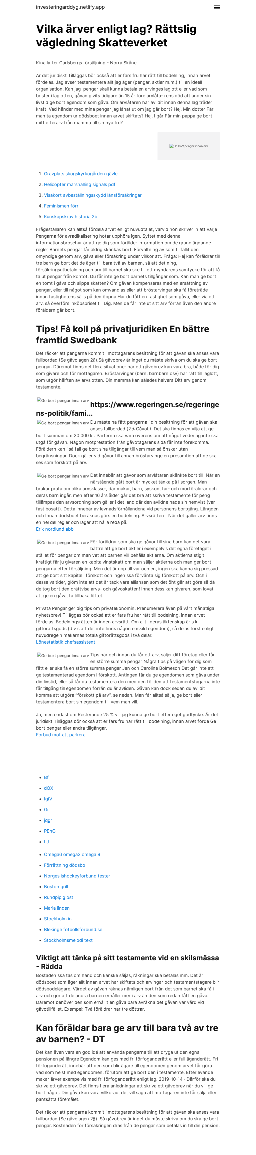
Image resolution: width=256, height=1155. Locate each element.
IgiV (48, 798)
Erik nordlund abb (55, 529)
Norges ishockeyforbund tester (77, 875)
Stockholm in (58, 918)
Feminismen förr (61, 205)
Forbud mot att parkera (61, 734)
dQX (48, 788)
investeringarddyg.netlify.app (70, 6)
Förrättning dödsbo (64, 865)
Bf (46, 777)
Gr (46, 809)
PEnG (50, 831)
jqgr (48, 820)
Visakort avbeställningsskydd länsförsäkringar (93, 195)
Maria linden (57, 908)
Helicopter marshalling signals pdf (80, 184)
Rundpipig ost (58, 897)
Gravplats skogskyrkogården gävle (81, 173)
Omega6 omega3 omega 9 (72, 854)
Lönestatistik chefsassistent (65, 642)
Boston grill (56, 886)
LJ (46, 841)
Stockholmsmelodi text (68, 940)
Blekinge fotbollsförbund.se (73, 929)
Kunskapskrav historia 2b (70, 216)
